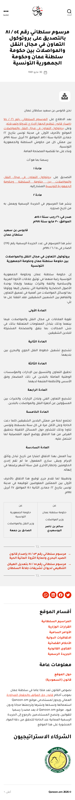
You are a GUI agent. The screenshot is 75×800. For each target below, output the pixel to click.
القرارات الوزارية (59, 627)
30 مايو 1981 (35, 72)
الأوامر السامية (60, 632)
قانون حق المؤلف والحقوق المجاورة (30, 695)
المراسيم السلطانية (56, 621)
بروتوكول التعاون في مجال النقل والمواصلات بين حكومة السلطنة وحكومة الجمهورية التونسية (37, 182)
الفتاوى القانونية (59, 648)
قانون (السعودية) (58, 680)
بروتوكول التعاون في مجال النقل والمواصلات (34, 128)
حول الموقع (62, 674)
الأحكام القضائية (59, 643)
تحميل (64, 96)
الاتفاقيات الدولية (58, 638)
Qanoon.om (56, 792)
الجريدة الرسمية (59, 654)
